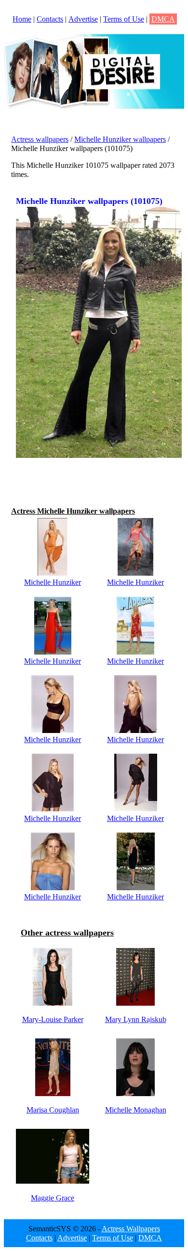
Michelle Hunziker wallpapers (120, 139)
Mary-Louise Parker (52, 1019)
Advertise (83, 19)
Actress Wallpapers (131, 1229)
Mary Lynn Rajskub (135, 1019)
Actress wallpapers (39, 139)
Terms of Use (123, 19)
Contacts (50, 19)
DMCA (163, 19)
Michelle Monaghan (135, 1110)
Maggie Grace (52, 1198)
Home (22, 19)
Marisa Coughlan (53, 1110)
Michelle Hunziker (52, 582)
